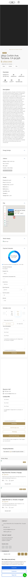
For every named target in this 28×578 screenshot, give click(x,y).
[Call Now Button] (25, 575)
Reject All (14, 575)
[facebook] (3, 547)
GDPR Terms (13, 350)
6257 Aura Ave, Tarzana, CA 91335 (12, 472)
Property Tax (5, 271)
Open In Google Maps (7, 170)
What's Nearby (6, 238)
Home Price (5, 282)
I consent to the (10, 350)
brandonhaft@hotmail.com (10, 393)
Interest (4, 298)
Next (23, 313)
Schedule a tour (7, 308)
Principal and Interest (7, 266)
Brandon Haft (6, 389)
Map (4, 203)
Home (2, 49)
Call (14, 427)
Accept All (14, 567)
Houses (6, 49)
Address (5, 158)
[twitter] (6, 547)
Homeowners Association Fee (9, 276)
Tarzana (10, 64)
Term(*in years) (6, 292)
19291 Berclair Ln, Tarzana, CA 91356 (12, 499)
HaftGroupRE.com (7, 531)
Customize (14, 571)
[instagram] (10, 547)
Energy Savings (7, 150)
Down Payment (6, 287)
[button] (16, 219)
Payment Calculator (8, 248)
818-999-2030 (7, 391)
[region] (14, 567)
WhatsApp (14, 431)
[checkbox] (3, 350)
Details (4, 177)
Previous (4, 313)
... (16, 478)
